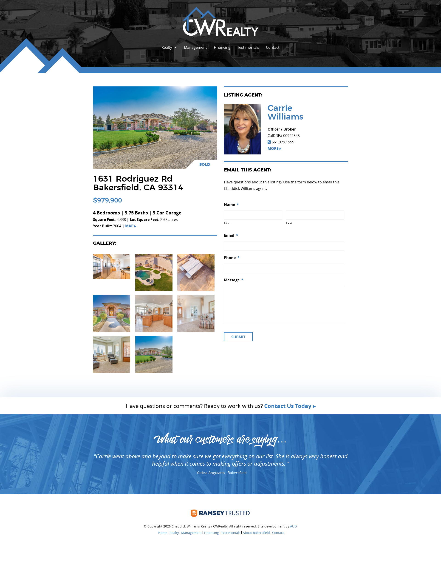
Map (129, 225)
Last (289, 223)
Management (195, 47)
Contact (273, 47)
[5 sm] (111, 353)
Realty (166, 47)
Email (231, 235)
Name (231, 204)
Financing (222, 47)
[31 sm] (153, 353)
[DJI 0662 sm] (153, 272)
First (227, 223)
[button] (111, 266)
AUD (293, 526)
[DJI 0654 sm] (196, 272)
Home (162, 532)
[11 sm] (196, 313)
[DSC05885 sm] (111, 265)
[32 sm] (111, 313)
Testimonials (248, 47)
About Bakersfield (256, 532)
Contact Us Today (287, 406)
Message (233, 280)
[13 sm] (153, 313)
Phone (232, 257)
